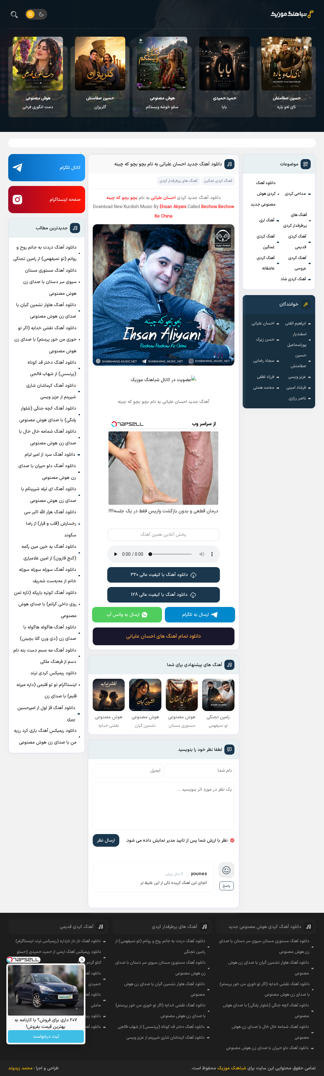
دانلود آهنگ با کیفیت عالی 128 (159, 594)
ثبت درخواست (46, 1036)
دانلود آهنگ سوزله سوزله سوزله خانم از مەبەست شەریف (47, 575)
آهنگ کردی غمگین (266, 241)
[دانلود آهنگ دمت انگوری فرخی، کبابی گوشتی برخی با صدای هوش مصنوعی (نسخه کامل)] (100, 63)
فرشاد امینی (296, 388)
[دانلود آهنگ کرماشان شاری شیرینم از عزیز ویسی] (38, 63)
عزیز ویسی (297, 377)
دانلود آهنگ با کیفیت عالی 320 (159, 575)
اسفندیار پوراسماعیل (297, 339)
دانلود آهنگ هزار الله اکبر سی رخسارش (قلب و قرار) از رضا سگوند (50, 524)
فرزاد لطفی (265, 377)
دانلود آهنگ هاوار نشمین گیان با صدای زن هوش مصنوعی (46, 311)
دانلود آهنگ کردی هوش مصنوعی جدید (263, 194)
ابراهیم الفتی (295, 323)
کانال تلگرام (70, 167)
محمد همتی (263, 388)
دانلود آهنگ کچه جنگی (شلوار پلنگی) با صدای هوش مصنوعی (47, 414)
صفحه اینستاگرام (65, 199)
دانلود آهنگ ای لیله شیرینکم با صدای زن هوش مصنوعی (48, 495)
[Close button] (82, 959)
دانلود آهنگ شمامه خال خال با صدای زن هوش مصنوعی (47, 437)
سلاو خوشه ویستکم (224, 102)
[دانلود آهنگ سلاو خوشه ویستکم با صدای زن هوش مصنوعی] (224, 63)
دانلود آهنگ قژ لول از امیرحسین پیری (46, 714)
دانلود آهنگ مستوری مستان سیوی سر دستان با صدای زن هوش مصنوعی (50, 282)
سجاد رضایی (263, 361)
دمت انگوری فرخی (100, 102)
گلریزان (162, 102)
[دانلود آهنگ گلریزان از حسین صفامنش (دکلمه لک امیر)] (162, 63)
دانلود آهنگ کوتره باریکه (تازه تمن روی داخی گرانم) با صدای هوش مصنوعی (45, 604)
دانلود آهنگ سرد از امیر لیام (50, 454)
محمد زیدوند (20, 1068)
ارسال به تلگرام (195, 614)
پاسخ (226, 886)
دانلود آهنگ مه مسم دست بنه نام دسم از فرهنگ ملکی (44, 656)
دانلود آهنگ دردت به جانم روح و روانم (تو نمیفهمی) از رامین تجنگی (45, 253)
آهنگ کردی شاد (293, 279)
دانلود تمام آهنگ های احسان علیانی (163, 636)
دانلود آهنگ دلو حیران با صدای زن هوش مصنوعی (47, 472)
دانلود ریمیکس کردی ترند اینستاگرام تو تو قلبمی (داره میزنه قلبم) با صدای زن (46, 685)
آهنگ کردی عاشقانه (266, 263)
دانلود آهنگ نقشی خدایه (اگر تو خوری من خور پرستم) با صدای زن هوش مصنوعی (45, 340)
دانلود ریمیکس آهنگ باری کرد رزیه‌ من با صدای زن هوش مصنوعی (45, 736)
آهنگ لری (266, 220)
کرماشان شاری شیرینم (38, 102)
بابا (286, 102)
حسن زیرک (265, 340)
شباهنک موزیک (231, 1068)
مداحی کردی (295, 194)
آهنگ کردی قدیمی (297, 241)
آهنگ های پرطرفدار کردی (295, 220)
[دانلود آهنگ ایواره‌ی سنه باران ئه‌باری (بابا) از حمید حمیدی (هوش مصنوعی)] (287, 63)
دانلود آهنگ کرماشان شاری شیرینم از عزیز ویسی (51, 391)
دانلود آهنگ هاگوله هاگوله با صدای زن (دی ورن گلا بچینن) (48, 633)
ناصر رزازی (297, 398)
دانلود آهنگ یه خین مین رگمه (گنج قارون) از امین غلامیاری (49, 552)
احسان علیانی (263, 323)
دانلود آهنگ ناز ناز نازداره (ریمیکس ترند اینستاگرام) (58, 941)
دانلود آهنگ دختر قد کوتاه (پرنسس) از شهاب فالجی (52, 368)
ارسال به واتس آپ (123, 614)
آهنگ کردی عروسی (297, 263)
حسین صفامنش (298, 360)
